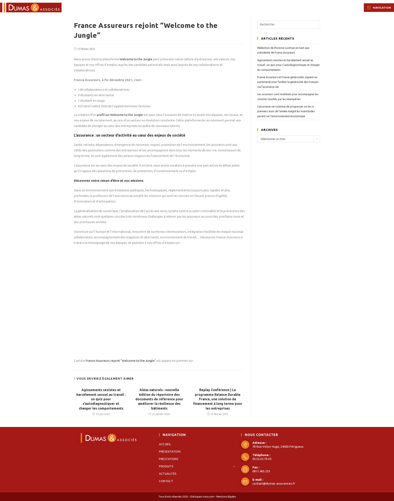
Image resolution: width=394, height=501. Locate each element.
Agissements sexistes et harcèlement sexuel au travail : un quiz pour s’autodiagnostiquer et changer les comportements (101, 399)
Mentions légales (226, 496)
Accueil (165, 444)
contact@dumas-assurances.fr (273, 483)
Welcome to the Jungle (135, 59)
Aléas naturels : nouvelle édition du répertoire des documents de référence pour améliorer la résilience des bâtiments (159, 399)
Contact (166, 481)
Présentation (169, 451)
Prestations (169, 459)
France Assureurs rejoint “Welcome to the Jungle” (121, 360)
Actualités (168, 473)
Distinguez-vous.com (202, 496)
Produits (166, 466)
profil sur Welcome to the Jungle (119, 114)
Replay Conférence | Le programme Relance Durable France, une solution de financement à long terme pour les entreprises (217, 399)
